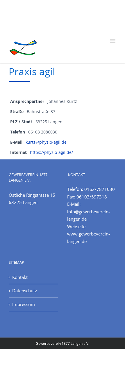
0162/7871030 (99, 189)
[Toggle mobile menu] (113, 41)
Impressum (23, 304)
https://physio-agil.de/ (51, 152)
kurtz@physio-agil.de (46, 142)
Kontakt (20, 277)
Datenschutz (24, 290)
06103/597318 (91, 197)
